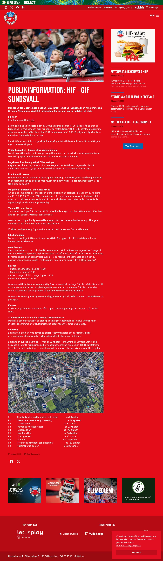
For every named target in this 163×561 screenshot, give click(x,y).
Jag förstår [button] (136, 552)
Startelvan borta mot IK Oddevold (132, 97)
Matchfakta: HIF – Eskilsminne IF (131, 122)
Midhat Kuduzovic (32, 454)
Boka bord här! (46, 214)
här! (33, 120)
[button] (154, 15)
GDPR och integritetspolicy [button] (128, 545)
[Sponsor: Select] (30, 3)
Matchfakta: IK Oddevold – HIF (129, 71)
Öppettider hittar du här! (31, 135)
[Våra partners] (122, 7)
